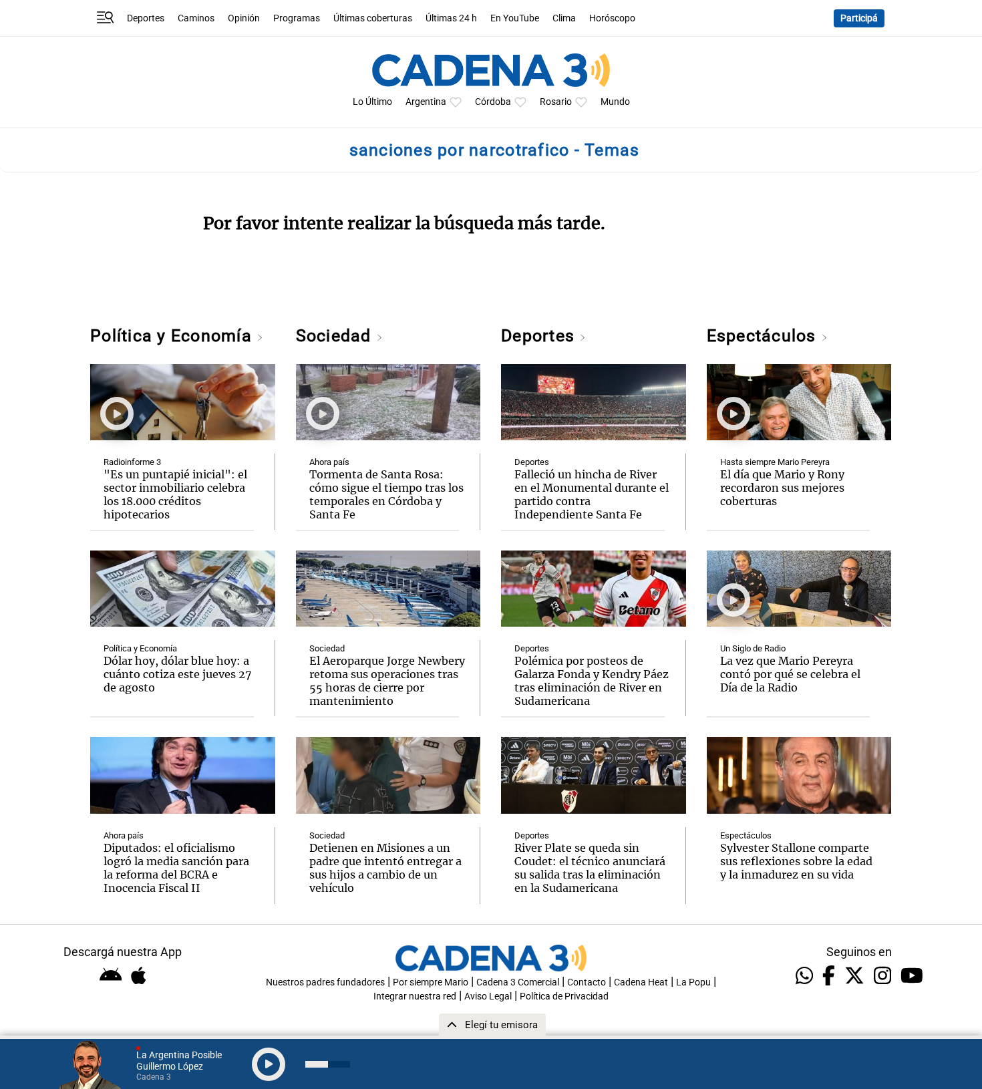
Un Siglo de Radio (753, 648)
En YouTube (514, 18)
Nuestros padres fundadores (325, 982)
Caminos (196, 18)
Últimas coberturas (372, 18)
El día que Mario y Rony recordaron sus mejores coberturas (782, 488)
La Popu (693, 982)
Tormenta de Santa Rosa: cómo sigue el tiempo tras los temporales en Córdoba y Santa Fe (386, 494)
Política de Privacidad (564, 996)
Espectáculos (764, 335)
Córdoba (493, 102)
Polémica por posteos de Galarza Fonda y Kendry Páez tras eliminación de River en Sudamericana (591, 681)
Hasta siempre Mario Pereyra (775, 462)
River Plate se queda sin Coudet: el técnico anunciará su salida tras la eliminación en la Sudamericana (589, 868)
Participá (859, 18)
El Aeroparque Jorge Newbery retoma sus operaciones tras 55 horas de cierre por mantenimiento (387, 681)
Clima (564, 18)
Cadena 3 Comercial (517, 982)
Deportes (145, 18)
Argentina (425, 102)
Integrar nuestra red (414, 996)
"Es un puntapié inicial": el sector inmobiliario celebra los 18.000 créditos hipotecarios (175, 494)
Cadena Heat (641, 982)
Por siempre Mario (430, 982)
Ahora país (124, 835)
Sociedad (336, 335)
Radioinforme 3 (132, 462)
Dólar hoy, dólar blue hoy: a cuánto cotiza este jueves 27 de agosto (178, 674)
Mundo (615, 102)
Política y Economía (173, 335)
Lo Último (372, 102)
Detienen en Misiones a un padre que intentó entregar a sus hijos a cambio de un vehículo (385, 868)
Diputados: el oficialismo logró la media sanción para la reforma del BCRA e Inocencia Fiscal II (176, 868)
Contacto (586, 982)
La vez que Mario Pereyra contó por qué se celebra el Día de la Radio (790, 674)
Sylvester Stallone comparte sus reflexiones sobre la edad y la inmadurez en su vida (796, 861)
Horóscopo (612, 18)
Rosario (556, 102)
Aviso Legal (488, 996)
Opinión (244, 18)
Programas (296, 18)
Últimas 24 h (451, 18)
